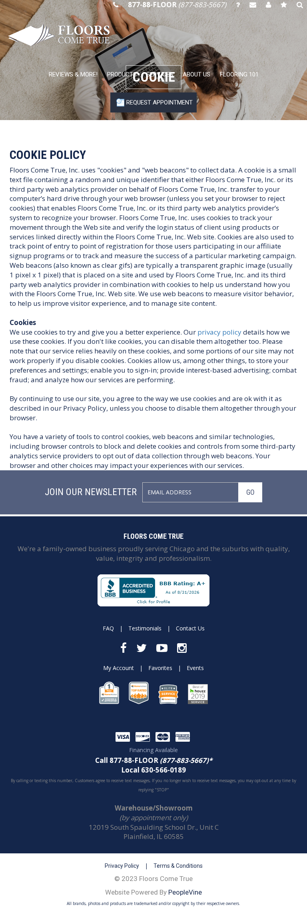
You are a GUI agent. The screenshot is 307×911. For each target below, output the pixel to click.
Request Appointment (159, 102)
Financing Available (153, 750)
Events (195, 668)
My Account (118, 668)
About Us (196, 74)
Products (122, 74)
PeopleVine (185, 892)
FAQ (108, 628)
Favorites (160, 668)
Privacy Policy (122, 866)
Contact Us (190, 628)
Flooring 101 (239, 74)
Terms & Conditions (178, 866)
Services (159, 74)
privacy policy (219, 332)
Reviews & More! (73, 74)
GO (250, 492)
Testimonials (144, 628)
